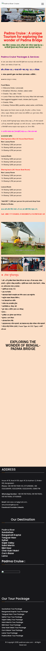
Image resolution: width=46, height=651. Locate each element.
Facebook (6, 507)
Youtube (13, 507)
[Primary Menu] (42, 3)
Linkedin (20, 507)
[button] (3, 15)
